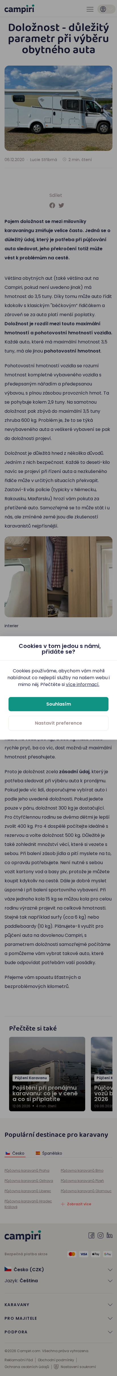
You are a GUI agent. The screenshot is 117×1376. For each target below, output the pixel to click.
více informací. (82, 684)
